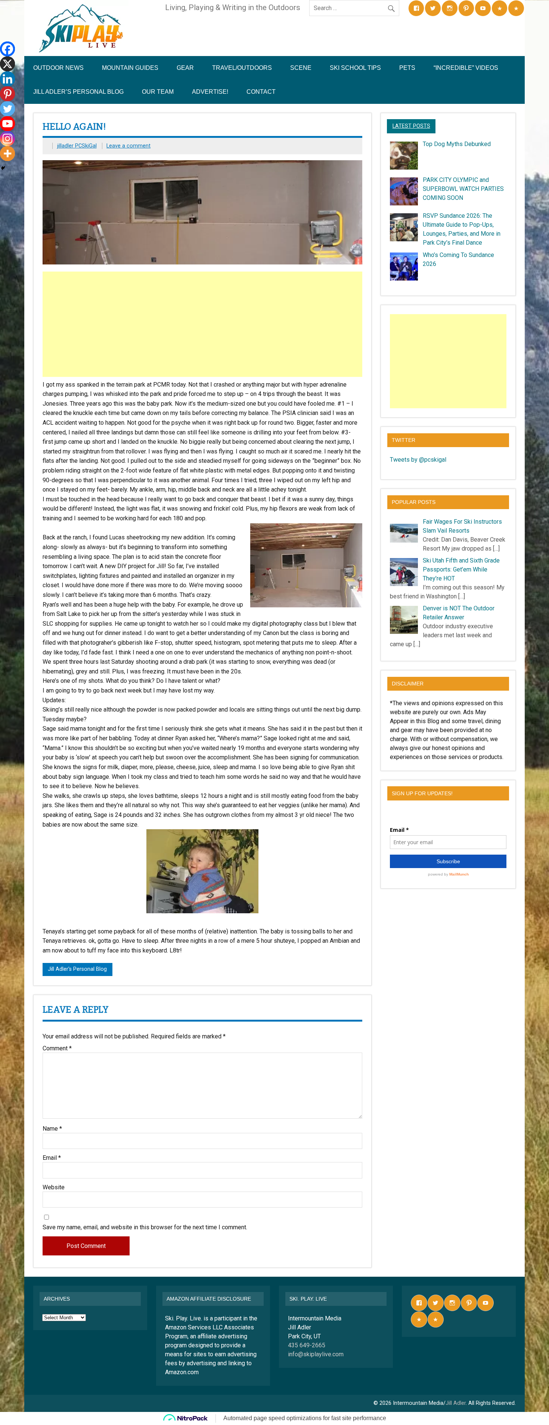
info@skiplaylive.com (316, 1354)
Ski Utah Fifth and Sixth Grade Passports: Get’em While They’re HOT (461, 569)
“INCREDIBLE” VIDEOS (466, 68)
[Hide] (3, 168)
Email (52, 1158)
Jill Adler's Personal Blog (77, 969)
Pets (407, 68)
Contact (261, 92)
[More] (7, 153)
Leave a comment (128, 146)
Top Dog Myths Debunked (457, 144)
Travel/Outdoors (242, 68)
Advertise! (210, 92)
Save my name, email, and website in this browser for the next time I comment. (145, 1227)
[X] (7, 63)
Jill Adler (456, 1403)
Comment (57, 1048)
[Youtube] (7, 123)
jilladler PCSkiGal (77, 146)
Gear (185, 68)
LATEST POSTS (411, 126)
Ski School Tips (355, 68)
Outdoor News (58, 68)
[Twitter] (7, 108)
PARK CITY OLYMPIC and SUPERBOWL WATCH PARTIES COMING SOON (463, 188)
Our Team (158, 92)
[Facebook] (7, 48)
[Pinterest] (7, 93)
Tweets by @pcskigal (418, 459)
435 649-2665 (306, 1345)
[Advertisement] (203, 324)
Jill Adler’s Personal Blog (78, 92)
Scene (300, 68)
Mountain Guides (130, 68)
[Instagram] (7, 138)
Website (54, 1187)
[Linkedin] (7, 78)
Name (52, 1129)
